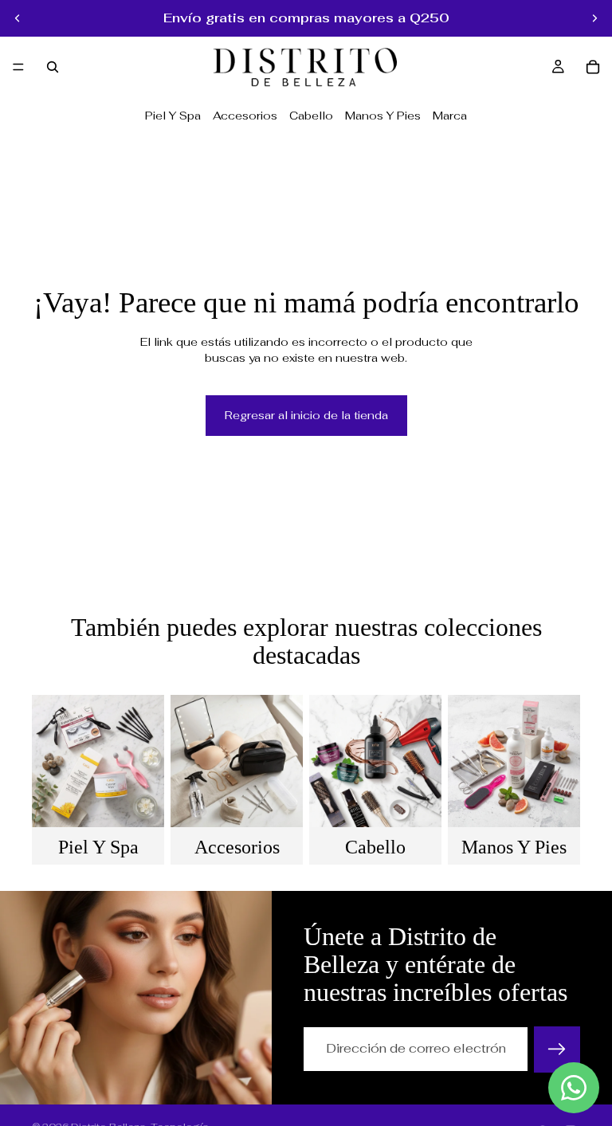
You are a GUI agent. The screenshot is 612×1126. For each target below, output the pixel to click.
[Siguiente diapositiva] (594, 18)
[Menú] (18, 67)
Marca (450, 115)
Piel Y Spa (173, 115)
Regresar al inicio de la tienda (306, 415)
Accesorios (245, 115)
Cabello (311, 115)
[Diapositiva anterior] (17, 18)
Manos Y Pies (383, 115)
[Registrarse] (557, 1049)
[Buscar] (52, 66)
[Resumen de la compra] (592, 66)
